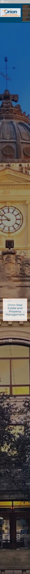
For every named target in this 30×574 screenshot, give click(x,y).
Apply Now (25, 19)
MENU (6, 2)
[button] (2, 2)
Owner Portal (25, 15)
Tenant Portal (25, 6)
